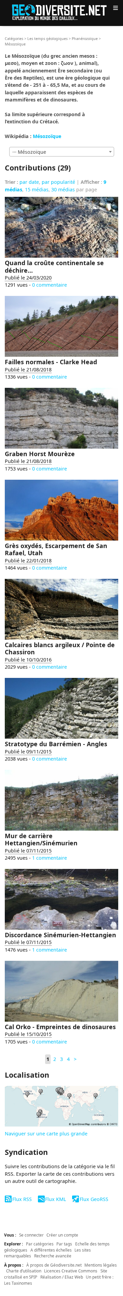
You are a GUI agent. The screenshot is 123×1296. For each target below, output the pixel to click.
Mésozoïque (47, 136)
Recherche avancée (52, 1255)
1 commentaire (49, 858)
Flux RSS (21, 1199)
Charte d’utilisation (23, 1270)
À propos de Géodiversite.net (54, 1265)
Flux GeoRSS (94, 1199)
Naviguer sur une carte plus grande (46, 1133)
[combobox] (61, 151)
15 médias (37, 189)
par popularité (58, 182)
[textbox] (62, 152)
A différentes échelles (51, 1250)
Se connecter (31, 1235)
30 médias (63, 189)
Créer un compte (62, 1235)
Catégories (14, 38)
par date (29, 182)
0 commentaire (49, 285)
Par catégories (40, 1243)
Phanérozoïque (85, 38)
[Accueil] (61, 11)
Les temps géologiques (47, 38)
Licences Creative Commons (70, 1270)
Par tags (64, 1243)
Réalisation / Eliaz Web (61, 1277)
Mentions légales (100, 1265)
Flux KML (55, 1199)
